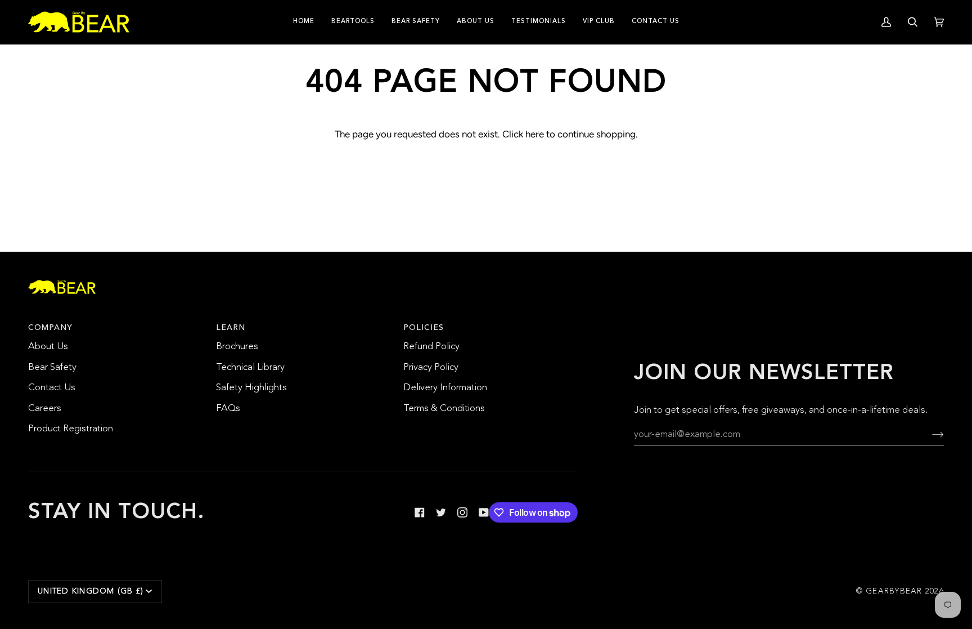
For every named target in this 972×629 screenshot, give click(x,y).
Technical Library (250, 367)
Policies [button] (423, 328)
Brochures (237, 346)
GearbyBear (894, 591)
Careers (44, 408)
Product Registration (70, 429)
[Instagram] (462, 512)
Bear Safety (52, 367)
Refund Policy (431, 346)
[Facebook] (420, 512)
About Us (48, 346)
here (534, 134)
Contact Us (51, 387)
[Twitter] (441, 512)
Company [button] (50, 328)
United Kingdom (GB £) (90, 591)
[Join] (929, 435)
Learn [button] (230, 328)
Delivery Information (445, 387)
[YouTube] (484, 512)
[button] (353, 22)
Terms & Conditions (444, 408)
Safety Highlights (251, 387)
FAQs (228, 408)
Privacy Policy (430, 367)
